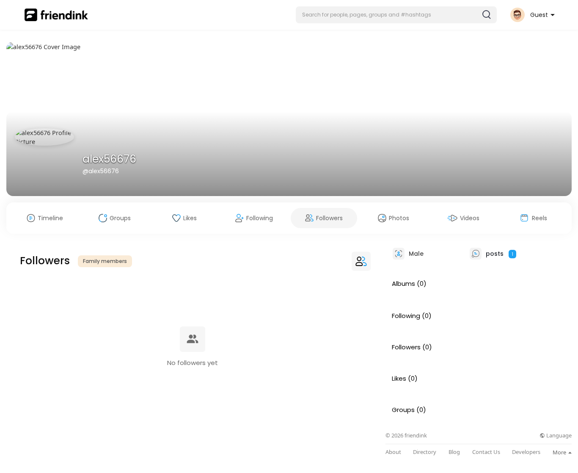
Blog (454, 452)
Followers (406, 347)
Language (558, 435)
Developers (526, 452)
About (393, 452)
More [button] (560, 452)
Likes (399, 378)
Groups (403, 410)
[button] (396, 14)
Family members (105, 261)
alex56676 (109, 159)
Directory (424, 452)
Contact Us (486, 452)
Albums (403, 283)
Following (406, 316)
